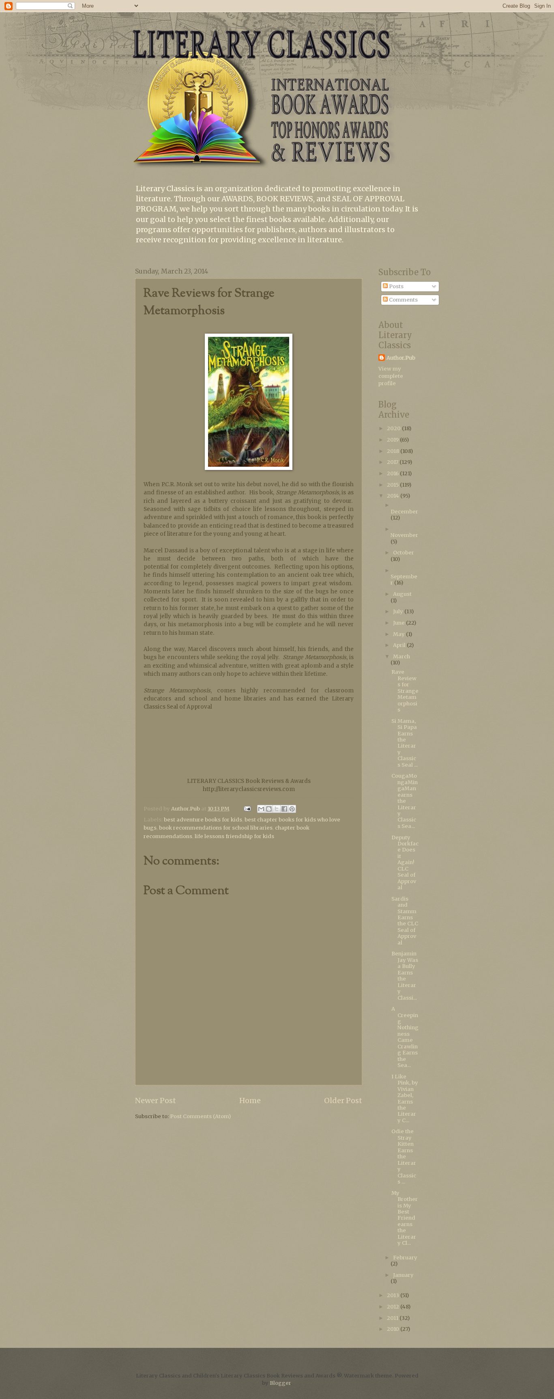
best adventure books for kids (203, 819)
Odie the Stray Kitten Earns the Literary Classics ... (403, 1156)
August (402, 594)
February (405, 1257)
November (404, 535)
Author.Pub (401, 357)
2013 (393, 1295)
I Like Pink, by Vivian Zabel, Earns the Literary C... (404, 1098)
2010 (393, 1329)
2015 (393, 484)
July (398, 611)
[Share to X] (277, 809)
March (401, 656)
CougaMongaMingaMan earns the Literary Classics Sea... (404, 801)
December (404, 511)
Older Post (343, 1100)
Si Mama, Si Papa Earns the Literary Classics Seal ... (404, 743)
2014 (393, 495)
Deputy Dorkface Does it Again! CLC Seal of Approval (405, 862)
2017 (393, 462)
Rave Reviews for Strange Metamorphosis (405, 690)
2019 (393, 439)
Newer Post (155, 1100)
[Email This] (261, 809)
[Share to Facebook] (284, 809)
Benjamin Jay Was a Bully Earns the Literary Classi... (404, 975)
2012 (393, 1306)
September (404, 579)
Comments (403, 299)
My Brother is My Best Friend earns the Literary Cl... (404, 1218)
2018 (393, 451)
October (403, 552)
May (399, 634)
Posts (396, 286)
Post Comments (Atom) (200, 1116)
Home (250, 1100)
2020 (394, 428)
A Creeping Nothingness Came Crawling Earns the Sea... (405, 1037)
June (399, 622)
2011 (393, 1318)
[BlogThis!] (269, 809)
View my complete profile (390, 376)
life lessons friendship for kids (234, 836)
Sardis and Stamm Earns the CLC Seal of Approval (404, 920)
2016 (393, 473)
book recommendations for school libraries (216, 827)
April (400, 645)
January (403, 1275)
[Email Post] (246, 808)
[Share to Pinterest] (292, 809)
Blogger (280, 1383)
